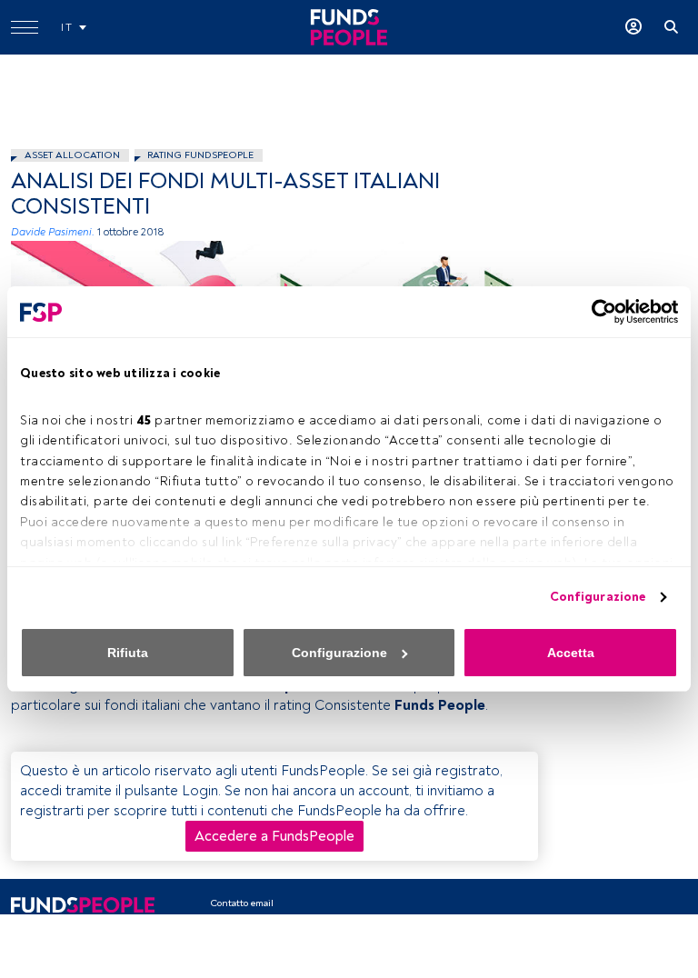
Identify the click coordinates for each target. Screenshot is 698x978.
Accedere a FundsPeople (274, 836)
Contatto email (242, 903)
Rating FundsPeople (200, 155)
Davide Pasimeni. (53, 232)
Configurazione (597, 596)
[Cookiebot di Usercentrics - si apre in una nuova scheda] (598, 311)
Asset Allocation (72, 155)
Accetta (570, 652)
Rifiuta (127, 652)
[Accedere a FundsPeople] (633, 27)
